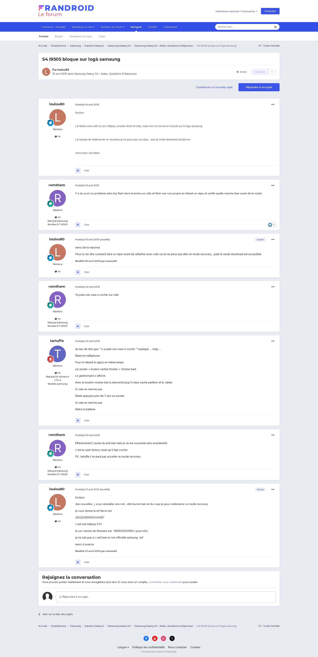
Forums (43, 36)
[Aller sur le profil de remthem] (57, 198)
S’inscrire (270, 11)
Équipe (59, 36)
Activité (152, 26)
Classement (170, 26)
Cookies (195, 647)
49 (59, 136)
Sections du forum (112, 26)
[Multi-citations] (77, 170)
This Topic (260, 26)
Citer (86, 170)
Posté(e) (87, 104)
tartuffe (57, 341)
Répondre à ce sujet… (75, 596)
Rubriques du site (82, 26)
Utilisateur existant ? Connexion (235, 11)
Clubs (102, 36)
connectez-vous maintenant (165, 582)
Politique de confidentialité (148, 647)
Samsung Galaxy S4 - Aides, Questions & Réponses (105, 73)
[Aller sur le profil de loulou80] (46, 72)
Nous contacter (177, 647)
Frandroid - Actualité (54, 26)
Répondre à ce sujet (259, 87)
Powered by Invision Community (159, 651)
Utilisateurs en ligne (80, 36)
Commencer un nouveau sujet (214, 87)
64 (59, 217)
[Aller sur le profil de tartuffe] (57, 354)
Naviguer (136, 26)
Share (243, 71)
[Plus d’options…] (273, 104)
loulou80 (63, 69)
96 (59, 372)
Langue (122, 647)
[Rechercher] (275, 27)
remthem (57, 185)
